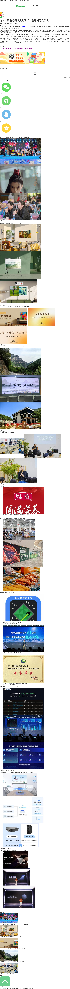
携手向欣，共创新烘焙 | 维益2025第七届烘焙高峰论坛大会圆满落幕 (17, 514)
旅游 (12, 0)
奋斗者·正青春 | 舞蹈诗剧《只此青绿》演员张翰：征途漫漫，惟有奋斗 (18, 48)
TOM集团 (2, 987)
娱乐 (5, 0)
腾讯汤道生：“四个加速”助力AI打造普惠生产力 (12, 652)
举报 (1, 66)
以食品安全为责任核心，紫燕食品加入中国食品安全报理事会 (16, 683)
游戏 (10, 0)
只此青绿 (23, 26)
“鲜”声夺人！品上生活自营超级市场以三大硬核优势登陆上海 (13, 518)
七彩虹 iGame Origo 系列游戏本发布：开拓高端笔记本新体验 (13, 850)
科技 (29, 0)
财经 (21, 0)
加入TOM (10, 987)
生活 (14, 0)
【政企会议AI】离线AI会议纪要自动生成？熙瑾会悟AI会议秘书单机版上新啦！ (16, 772)
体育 (7, 0)
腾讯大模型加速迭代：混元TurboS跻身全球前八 (10, 686)
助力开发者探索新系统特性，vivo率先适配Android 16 (14, 622)
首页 (1, 0)
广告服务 (6, 987)
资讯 (3, 0)
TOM (4, 516)
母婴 (16, 0)
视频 (18, 0)
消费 (25, 0)
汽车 (27, 0)
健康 (23, 0)
